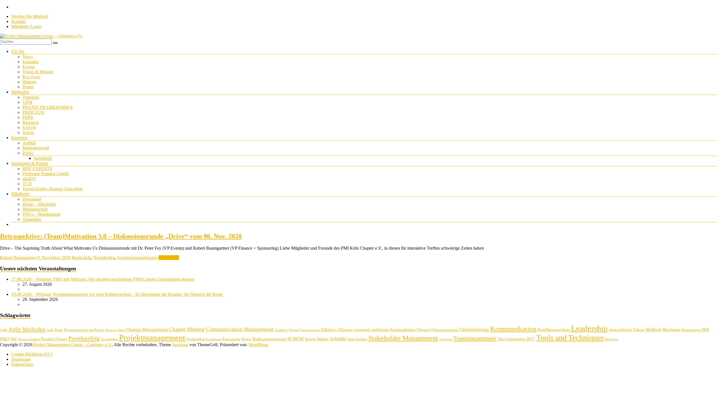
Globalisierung (474, 329)
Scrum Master (317, 339)
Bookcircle (81, 257)
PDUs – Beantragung (41, 214)
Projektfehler (109, 339)
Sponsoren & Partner (29, 163)
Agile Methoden (26, 329)
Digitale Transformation (304, 330)
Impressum (21, 359)
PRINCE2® (33, 112)
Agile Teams (54, 330)
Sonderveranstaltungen (137, 257)
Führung (423, 330)
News (27, 56)
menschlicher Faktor (626, 329)
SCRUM (295, 338)
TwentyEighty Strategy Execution (52, 188)
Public (28, 153)
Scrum (28, 132)
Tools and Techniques (570, 337)
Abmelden (31, 219)
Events (28, 66)
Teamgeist (445, 339)
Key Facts (31, 76)
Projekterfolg (84, 338)
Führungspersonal (444, 330)
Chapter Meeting (187, 329)
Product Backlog (29, 339)
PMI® (28, 117)
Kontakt (18, 21)
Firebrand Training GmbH (45, 173)
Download (31, 199)
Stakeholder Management (403, 338)
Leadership (589, 328)
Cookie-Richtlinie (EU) (32, 354)
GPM (27, 102)
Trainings (30, 97)
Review (246, 339)
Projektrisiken (195, 339)
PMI (705, 329)
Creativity (281, 330)
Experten (19, 137)
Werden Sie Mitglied (29, 16)
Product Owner (54, 339)
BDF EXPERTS (37, 168)
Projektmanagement (152, 337)
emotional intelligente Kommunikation (384, 330)
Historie (29, 81)
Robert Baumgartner (18, 257)
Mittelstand (671, 330)
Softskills (338, 338)
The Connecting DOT (516, 338)
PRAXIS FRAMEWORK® (47, 107)
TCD (27, 183)
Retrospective (231, 339)
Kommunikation (513, 328)
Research (30, 122)
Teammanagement (474, 338)
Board (27, 87)
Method (653, 329)
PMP (13, 339)
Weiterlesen (169, 257)
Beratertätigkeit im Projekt (84, 330)
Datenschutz (22, 364)
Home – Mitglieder (39, 204)
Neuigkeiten (104, 257)
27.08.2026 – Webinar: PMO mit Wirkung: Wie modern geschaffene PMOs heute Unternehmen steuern (102, 279)
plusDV (29, 178)
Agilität (29, 142)
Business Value (115, 330)
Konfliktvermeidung (554, 330)
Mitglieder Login (26, 26)
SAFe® (29, 127)
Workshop (611, 339)
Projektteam (213, 339)
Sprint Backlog (357, 339)
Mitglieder (20, 193)
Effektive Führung (337, 329)
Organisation (690, 330)
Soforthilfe (43, 158)
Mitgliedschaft (35, 209)
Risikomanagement (269, 338)
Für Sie (17, 51)
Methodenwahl (35, 148)
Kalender (30, 61)
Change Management (147, 329)
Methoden (20, 92)
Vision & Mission (37, 71)
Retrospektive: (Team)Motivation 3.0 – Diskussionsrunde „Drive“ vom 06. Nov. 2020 (121, 236)
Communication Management (240, 329)
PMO (4, 339)
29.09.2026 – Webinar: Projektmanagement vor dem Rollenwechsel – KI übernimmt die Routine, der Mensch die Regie (117, 294)
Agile (3, 330)
